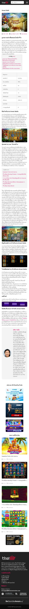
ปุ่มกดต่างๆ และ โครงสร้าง (9, 62)
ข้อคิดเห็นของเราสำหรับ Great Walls (11, 68)
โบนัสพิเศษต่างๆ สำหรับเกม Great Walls (12, 65)
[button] (27, 2)
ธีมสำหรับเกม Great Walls (9, 60)
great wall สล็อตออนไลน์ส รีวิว (10, 59)
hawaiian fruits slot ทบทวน (10, 172)
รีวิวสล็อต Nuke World (8, 186)
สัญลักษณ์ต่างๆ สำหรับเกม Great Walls (12, 63)
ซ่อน (14, 56)
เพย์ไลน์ (4, 66)
